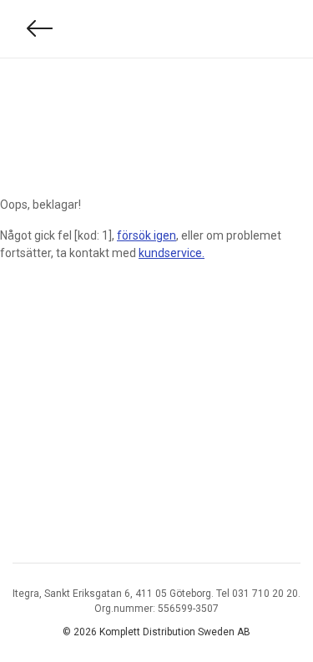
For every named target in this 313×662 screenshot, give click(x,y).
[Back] (40, 28)
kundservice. (171, 253)
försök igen (146, 235)
